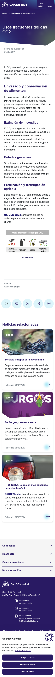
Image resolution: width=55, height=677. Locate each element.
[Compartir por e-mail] (17, 303)
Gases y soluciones (13, 562)
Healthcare (8, 554)
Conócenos (8, 545)
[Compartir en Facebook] (27, 303)
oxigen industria (25, 603)
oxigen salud (24, 600)
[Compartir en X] (38, 303)
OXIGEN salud (25, 616)
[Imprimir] (6, 303)
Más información (11, 570)
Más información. (23, 650)
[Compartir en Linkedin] (49, 303)
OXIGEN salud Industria (28, 621)
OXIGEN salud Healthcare (29, 618)
